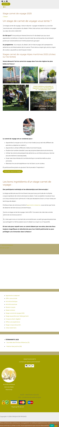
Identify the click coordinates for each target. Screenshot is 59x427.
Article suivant (5, 248)
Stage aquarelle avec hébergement (17, 316)
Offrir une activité (11, 298)
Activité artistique (11, 301)
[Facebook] (7, 1)
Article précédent (6, 245)
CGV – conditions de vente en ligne (29, 397)
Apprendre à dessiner (13, 295)
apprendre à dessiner (33, 205)
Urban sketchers (11, 328)
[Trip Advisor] (4, 1)
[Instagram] (2, 1)
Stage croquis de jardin (13, 325)
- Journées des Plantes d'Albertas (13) (18, 342)
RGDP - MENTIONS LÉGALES (29, 395)
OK (52, 425)
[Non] (55, 426)
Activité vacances (11, 304)
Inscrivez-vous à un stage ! (12, 171)
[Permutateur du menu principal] (5, 7)
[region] (29, 271)
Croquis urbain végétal (13, 319)
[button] (6, 4)
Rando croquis (10, 307)
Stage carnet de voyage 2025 (15, 313)
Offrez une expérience (13, 322)
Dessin (6, 16)
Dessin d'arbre (10, 310)
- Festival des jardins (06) (14, 346)
